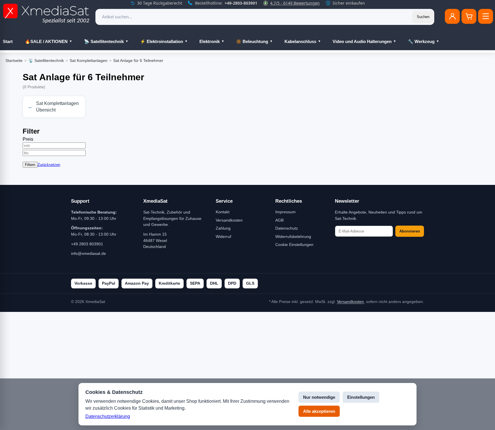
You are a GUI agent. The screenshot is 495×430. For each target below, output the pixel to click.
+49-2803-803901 (241, 3)
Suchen (423, 17)
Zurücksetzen (49, 165)
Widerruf (223, 236)
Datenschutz (286, 228)
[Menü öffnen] (485, 16)
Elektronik (209, 41)
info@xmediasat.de (88, 253)
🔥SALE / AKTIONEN (46, 41)
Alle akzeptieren (319, 411)
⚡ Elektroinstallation (161, 41)
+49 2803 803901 (87, 244)
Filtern (30, 165)
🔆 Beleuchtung (252, 41)
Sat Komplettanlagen (88, 60)
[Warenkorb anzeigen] (468, 16)
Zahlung (223, 228)
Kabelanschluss (300, 41)
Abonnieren (409, 231)
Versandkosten (229, 220)
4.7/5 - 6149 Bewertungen (295, 3)
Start (8, 41)
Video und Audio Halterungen (362, 41)
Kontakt (222, 212)
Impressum (285, 212)
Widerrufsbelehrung (293, 236)
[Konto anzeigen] (452, 16)
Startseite (14, 60)
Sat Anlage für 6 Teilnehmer (138, 60)
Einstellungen (361, 397)
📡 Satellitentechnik (104, 41)
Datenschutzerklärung (107, 416)
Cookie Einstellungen (294, 244)
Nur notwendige (319, 397)
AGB (279, 220)
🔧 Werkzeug (421, 41)
